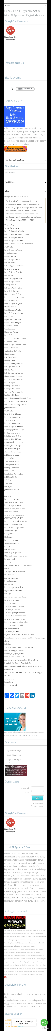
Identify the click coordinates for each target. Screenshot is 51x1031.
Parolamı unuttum (38, 803)
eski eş (14, 128)
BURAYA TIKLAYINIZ (28, 735)
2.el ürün (42, 943)
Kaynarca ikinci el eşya (14, 749)
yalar (20, 128)
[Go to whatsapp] (44, 1022)
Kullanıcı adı (24, 788)
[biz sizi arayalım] (15, 714)
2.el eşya (32, 131)
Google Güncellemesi (14, 754)
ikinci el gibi (23, 962)
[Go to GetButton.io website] (44, 1028)
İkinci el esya (9, 853)
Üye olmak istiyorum (37, 806)
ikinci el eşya (12, 933)
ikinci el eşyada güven (29, 897)
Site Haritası (10, 172)
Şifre (27, 793)
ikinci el (6, 974)
